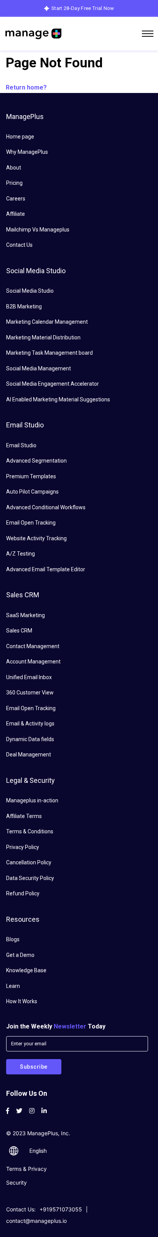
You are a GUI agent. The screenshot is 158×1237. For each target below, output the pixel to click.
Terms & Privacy (26, 1168)
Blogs (13, 939)
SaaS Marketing (25, 615)
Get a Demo (20, 955)
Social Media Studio (30, 291)
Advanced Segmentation (36, 461)
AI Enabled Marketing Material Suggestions (58, 399)
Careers (15, 199)
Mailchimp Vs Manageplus (37, 230)
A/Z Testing (20, 554)
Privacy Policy (22, 847)
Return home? (26, 87)
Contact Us (19, 245)
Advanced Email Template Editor (45, 569)
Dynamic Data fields (30, 739)
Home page (20, 137)
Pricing (14, 183)
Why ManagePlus (27, 152)
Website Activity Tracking (36, 538)
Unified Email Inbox (29, 677)
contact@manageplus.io (36, 1220)
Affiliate (15, 214)
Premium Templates (31, 476)
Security (16, 1182)
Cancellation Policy (28, 862)
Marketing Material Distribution (43, 337)
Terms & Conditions (29, 831)
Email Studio (21, 445)
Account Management (33, 661)
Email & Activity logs (30, 723)
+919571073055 (61, 1209)
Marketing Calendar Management (47, 322)
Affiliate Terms (24, 816)
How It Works (21, 1001)
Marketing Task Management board (49, 353)
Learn (13, 986)
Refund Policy (23, 893)
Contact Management (32, 646)
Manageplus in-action (32, 800)
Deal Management (28, 754)
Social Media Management (38, 368)
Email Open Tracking (31, 523)
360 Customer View (30, 692)
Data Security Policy (30, 878)
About (13, 168)
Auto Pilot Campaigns (32, 492)
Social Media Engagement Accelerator (52, 384)
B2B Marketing (24, 306)
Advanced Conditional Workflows (46, 507)
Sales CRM (19, 630)
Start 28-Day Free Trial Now (82, 8)
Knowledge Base (26, 970)
